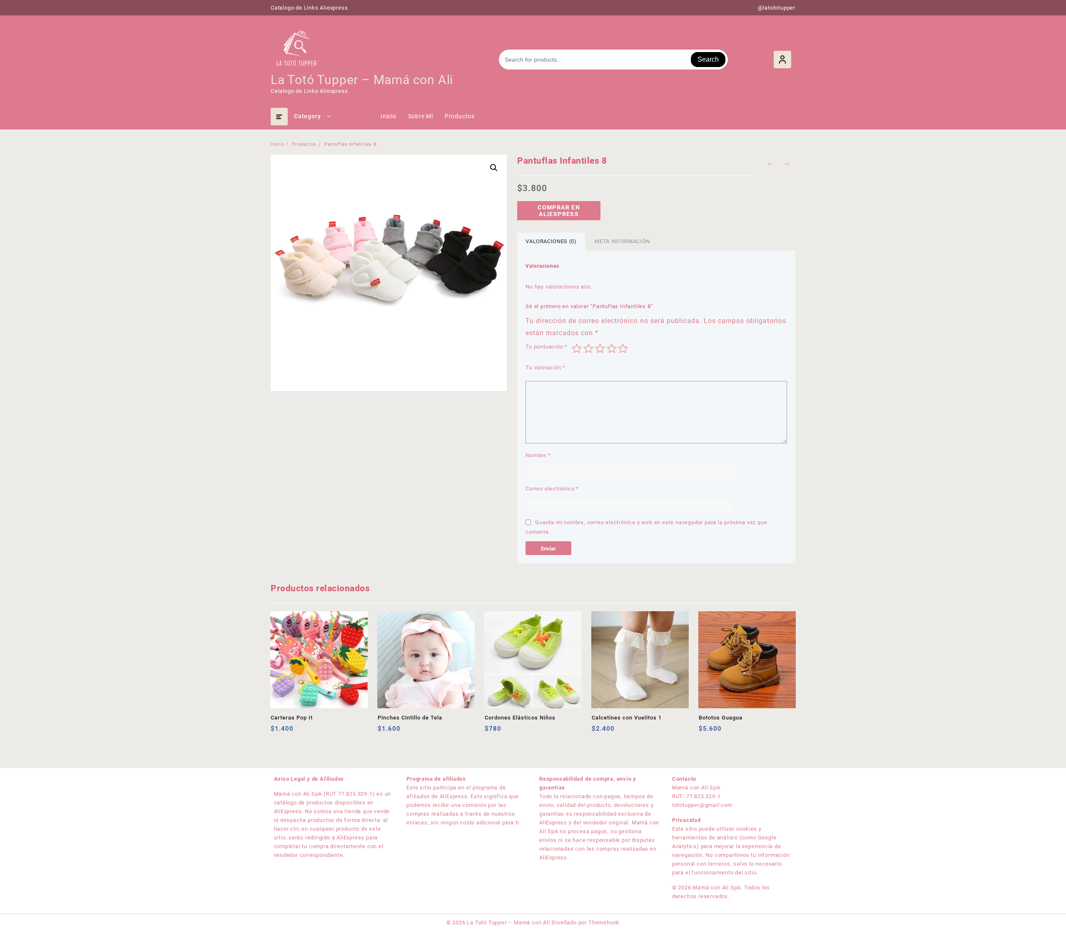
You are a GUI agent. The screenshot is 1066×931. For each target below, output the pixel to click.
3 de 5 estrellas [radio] (600, 348)
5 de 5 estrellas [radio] (623, 348)
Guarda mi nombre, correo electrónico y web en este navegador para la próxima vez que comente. (646, 527)
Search (708, 59)
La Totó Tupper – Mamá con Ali (362, 79)
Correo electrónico (552, 488)
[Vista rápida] (294, 731)
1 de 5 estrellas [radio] (577, 348)
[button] (493, 167)
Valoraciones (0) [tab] (551, 241)
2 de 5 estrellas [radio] (588, 348)
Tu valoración (545, 367)
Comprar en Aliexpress (559, 210)
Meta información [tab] (622, 241)
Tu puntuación (547, 347)
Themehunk (604, 922)
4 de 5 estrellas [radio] (612, 348)
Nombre (538, 455)
